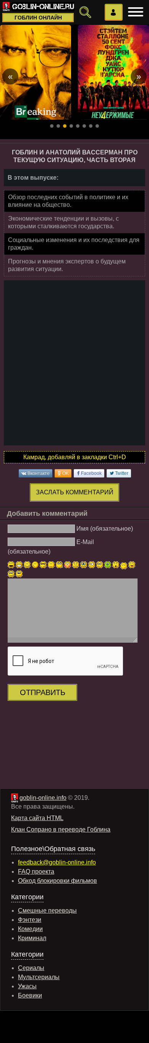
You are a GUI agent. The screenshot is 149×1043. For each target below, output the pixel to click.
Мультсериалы (39, 977)
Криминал (32, 938)
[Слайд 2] (58, 126)
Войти (113, 12)
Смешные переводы (47, 910)
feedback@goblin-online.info (57, 862)
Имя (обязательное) (104, 528)
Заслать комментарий (74, 492)
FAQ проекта (36, 871)
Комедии (30, 929)
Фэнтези (29, 919)
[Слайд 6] (84, 126)
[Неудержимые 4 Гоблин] (113, 72)
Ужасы (27, 986)
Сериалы (31, 968)
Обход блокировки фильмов (57, 880)
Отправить (42, 692)
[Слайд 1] (51, 126)
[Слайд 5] (77, 126)
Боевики (30, 995)
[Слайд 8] (97, 126)
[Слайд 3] (64, 126)
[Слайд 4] (71, 126)
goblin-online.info (42, 797)
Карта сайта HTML (37, 818)
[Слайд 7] (90, 126)
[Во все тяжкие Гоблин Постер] (35, 72)
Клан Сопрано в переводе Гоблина (60, 829)
